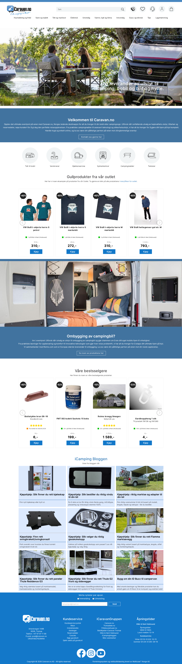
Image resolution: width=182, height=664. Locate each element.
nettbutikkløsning (118, 661)
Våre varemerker (109, 638)
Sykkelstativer (103, 166)
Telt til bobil (30, 166)
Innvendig (120, 18)
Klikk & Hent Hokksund (109, 633)
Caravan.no (109, 623)
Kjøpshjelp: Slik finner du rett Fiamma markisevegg (138, 538)
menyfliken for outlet (128, 181)
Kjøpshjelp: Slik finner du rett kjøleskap (42, 494)
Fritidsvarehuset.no (109, 628)
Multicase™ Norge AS (141, 661)
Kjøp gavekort (72, 638)
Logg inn (162, 9)
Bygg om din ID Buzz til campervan (137, 579)
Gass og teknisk (136, 18)
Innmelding (84, 598)
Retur (73, 625)
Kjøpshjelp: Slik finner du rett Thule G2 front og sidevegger (90, 580)
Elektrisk (74, 18)
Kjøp (36, 251)
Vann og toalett (42, 18)
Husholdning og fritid (22, 18)
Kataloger (73, 630)
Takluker (151, 166)
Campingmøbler (127, 166)
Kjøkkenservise (78, 166)
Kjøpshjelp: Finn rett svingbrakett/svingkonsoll (35, 538)
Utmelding (99, 598)
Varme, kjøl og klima (103, 18)
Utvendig (86, 18)
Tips (149, 18)
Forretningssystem (100, 661)
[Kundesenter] (152, 9)
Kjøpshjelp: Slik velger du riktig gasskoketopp (86, 538)
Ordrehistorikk (72, 628)
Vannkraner (54, 166)
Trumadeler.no (109, 625)
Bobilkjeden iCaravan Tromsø (109, 630)
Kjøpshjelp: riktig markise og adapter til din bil (139, 495)
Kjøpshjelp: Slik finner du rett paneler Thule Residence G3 (41, 580)
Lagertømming (162, 18)
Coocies (72, 635)
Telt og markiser (59, 18)
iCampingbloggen (109, 635)
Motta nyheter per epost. (91, 595)
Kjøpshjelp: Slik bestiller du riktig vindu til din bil (90, 495)
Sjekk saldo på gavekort (73, 640)
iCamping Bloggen (91, 459)
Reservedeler (72, 633)
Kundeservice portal (73, 623)
